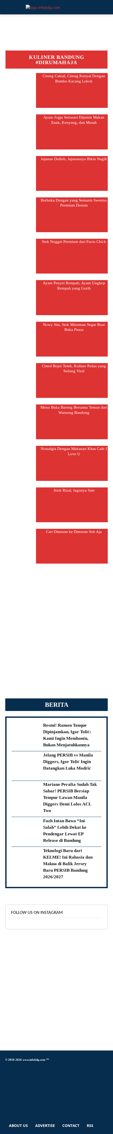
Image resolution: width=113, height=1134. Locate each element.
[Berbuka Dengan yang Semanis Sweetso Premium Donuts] (20, 214)
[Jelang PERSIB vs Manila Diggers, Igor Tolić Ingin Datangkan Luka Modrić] (25, 766)
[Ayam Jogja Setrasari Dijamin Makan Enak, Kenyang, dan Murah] (20, 131)
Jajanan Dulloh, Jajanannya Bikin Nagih (74, 159)
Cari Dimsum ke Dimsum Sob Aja (74, 532)
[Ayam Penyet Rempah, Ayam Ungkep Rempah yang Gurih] (20, 297)
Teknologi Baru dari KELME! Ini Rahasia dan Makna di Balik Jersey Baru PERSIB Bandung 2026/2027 (68, 863)
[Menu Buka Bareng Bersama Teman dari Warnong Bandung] (20, 421)
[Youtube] (6, 1106)
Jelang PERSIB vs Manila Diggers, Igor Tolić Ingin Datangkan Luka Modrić (68, 762)
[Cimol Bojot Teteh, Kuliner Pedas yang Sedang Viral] (20, 380)
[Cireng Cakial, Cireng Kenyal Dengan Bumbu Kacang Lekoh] (20, 90)
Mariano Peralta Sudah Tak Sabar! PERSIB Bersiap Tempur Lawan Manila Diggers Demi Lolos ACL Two (70, 797)
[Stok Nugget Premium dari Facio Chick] (20, 256)
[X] (6, 1091)
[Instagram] (6, 1076)
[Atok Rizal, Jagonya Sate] (20, 504)
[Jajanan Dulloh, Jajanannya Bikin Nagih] (20, 173)
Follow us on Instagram (37, 912)
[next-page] (56, 566)
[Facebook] (6, 1067)
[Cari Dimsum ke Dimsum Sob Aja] (20, 546)
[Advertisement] (56, 633)
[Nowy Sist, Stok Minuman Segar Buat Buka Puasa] (20, 339)
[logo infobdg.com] (43, 7)
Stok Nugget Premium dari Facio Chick (74, 242)
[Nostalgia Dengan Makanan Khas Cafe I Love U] (20, 463)
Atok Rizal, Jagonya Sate (74, 490)
